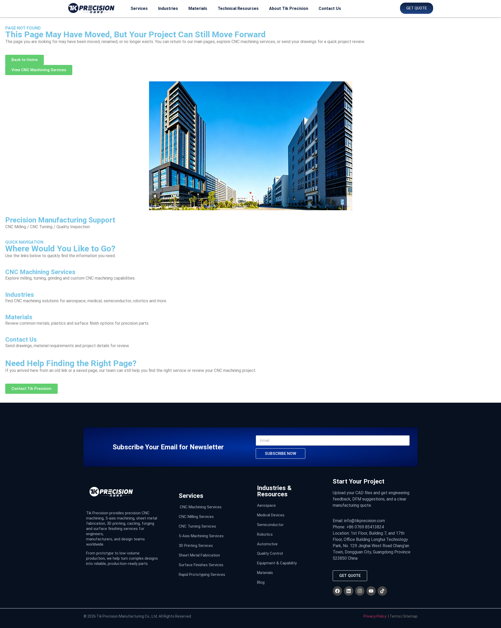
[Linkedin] (348, 591)
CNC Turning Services (197, 526)
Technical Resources (238, 8)
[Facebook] (337, 591)
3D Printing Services (196, 545)
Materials (197, 8)
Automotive (267, 544)
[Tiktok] (382, 591)
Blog (261, 582)
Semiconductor (270, 524)
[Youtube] (371, 591)
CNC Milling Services (196, 516)
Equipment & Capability (277, 563)
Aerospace (266, 505)
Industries (168, 8)
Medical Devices (270, 515)
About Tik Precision (288, 8)
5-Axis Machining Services (201, 536)
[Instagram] (360, 591)
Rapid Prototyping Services (202, 574)
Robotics (265, 534)
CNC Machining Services (201, 507)
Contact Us (330, 8)
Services (139, 8)
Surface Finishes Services (201, 565)
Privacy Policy (374, 616)
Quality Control (270, 553)
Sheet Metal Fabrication (199, 555)
